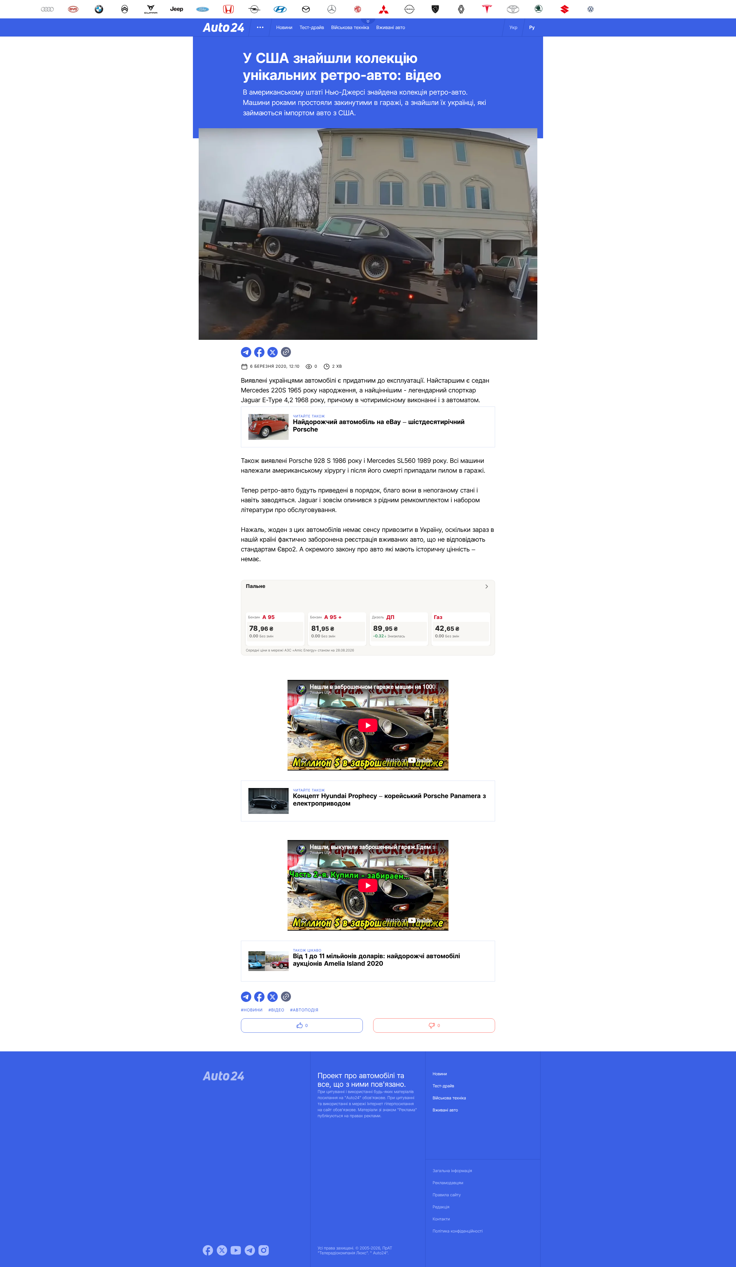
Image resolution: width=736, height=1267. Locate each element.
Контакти (441, 1219)
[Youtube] (236, 1250)
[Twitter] (222, 1250)
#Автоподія (304, 1010)
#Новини (252, 1010)
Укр (513, 27)
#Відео (277, 1010)
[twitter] (272, 352)
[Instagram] (263, 1250)
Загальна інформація (452, 1170)
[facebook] (259, 352)
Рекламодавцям (448, 1182)
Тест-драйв (312, 27)
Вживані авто (390, 27)
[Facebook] (208, 1250)
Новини (284, 27)
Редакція (441, 1207)
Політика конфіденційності (458, 1231)
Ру (532, 27)
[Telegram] (250, 1250)
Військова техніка (350, 27)
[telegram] (246, 352)
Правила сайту (447, 1195)
